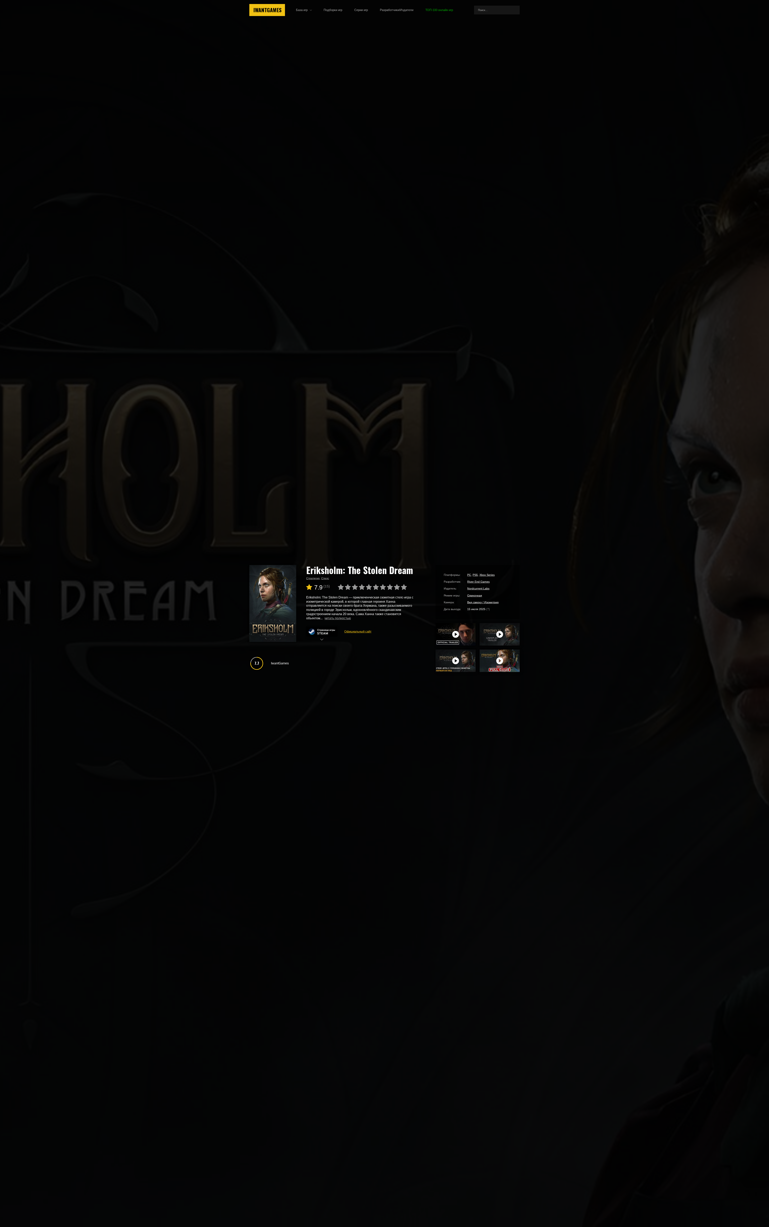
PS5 (475, 574)
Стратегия (313, 578)
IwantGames (267, 10)
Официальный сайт (357, 631)
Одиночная (474, 595)
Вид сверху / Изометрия (483, 602)
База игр (302, 10)
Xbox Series (487, 574)
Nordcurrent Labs (478, 588)
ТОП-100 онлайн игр (439, 10)
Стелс (325, 578)
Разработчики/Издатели (396, 10)
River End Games (478, 581)
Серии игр (361, 10)
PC (469, 574)
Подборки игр (333, 10)
